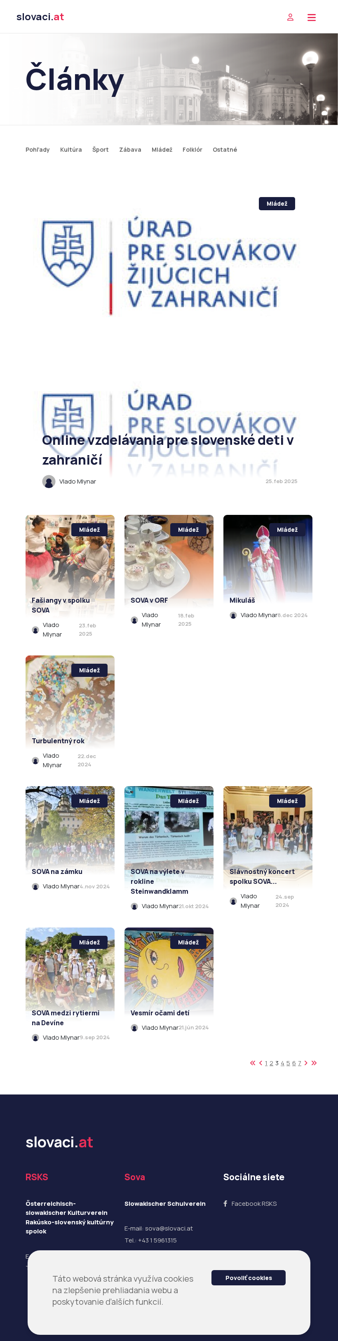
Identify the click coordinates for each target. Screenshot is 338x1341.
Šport (100, 149)
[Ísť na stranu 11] (314, 1063)
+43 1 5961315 (157, 1240)
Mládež (162, 149)
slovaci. (40, 16)
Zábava (130, 149)
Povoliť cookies (248, 1278)
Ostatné (225, 149)
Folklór (192, 149)
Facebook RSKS (254, 1203)
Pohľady (38, 149)
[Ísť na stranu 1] (253, 1063)
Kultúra (71, 149)
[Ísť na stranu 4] (305, 1063)
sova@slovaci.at (169, 1228)
